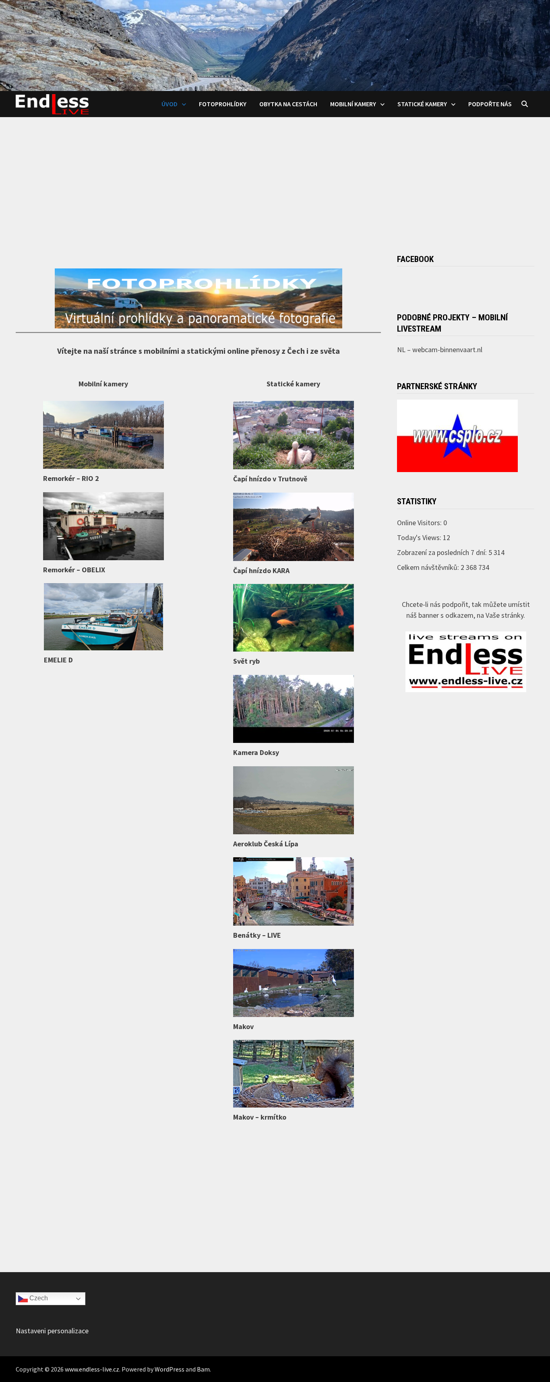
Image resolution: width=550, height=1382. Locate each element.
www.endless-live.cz (92, 1369)
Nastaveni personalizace (52, 1330)
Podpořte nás (490, 104)
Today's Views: (420, 537)
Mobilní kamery (353, 104)
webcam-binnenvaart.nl (447, 349)
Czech (38, 1298)
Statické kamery (422, 104)
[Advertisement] (275, 177)
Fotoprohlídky (222, 104)
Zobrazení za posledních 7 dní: (442, 552)
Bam (203, 1369)
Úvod (169, 104)
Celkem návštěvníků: (429, 567)
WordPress (169, 1369)
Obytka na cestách (288, 104)
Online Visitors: (420, 522)
